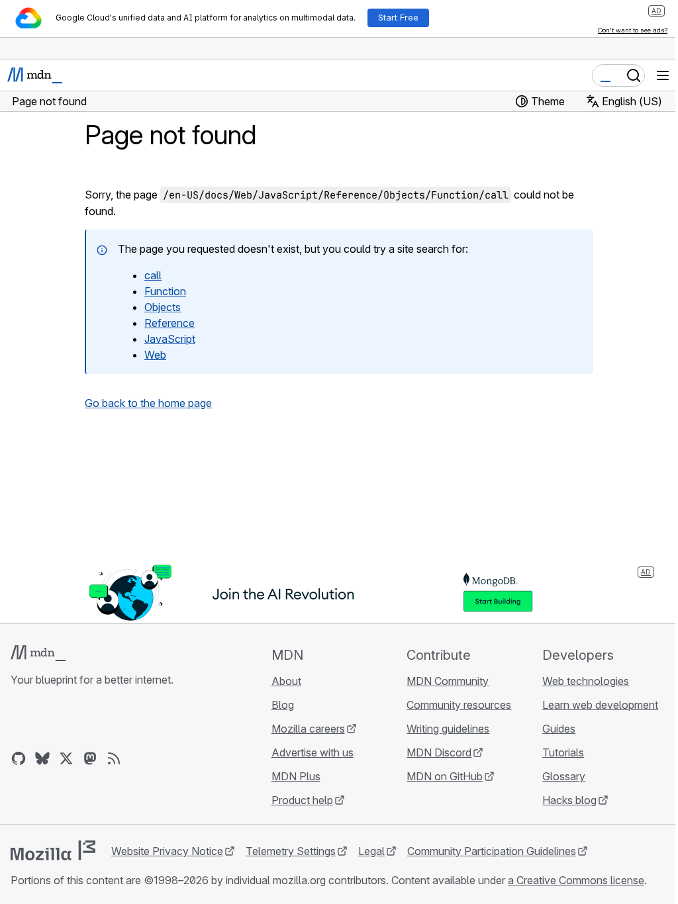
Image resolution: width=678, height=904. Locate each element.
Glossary (563, 776)
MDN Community (448, 681)
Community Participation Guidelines (491, 851)
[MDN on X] (66, 758)
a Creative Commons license (576, 880)
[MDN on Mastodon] (90, 758)
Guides (558, 728)
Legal (371, 851)
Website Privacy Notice (167, 851)
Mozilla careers (308, 728)
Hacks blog (569, 800)
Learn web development (600, 704)
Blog (282, 704)
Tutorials (563, 752)
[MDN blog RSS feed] (114, 758)
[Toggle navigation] (663, 75)
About (286, 681)
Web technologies (585, 681)
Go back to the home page (148, 403)
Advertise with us (312, 752)
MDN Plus (295, 776)
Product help (302, 800)
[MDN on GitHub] (18, 758)
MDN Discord (439, 752)
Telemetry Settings (291, 851)
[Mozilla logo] (53, 850)
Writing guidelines (448, 728)
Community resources (459, 704)
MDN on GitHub (445, 776)
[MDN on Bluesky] (42, 758)
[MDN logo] (38, 653)
